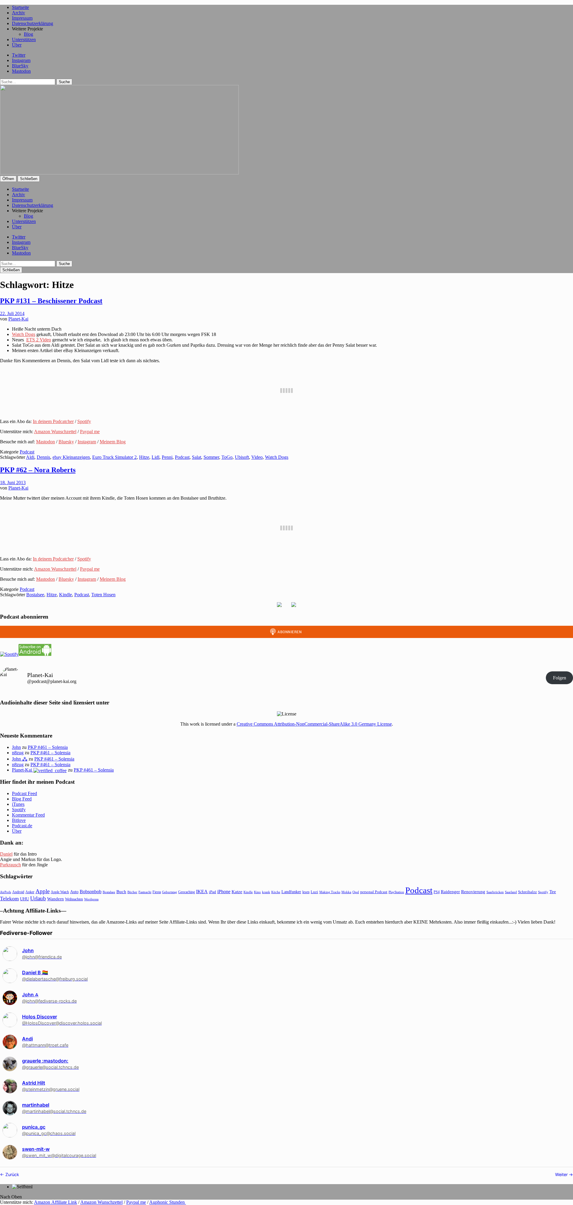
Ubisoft (242, 457)
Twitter (18, 55)
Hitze (144, 457)
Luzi (314, 892)
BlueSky (20, 65)
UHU (24, 899)
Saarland (511, 892)
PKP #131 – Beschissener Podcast (51, 301)
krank (266, 892)
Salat (196, 457)
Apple (43, 891)
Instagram (21, 60)
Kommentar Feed (28, 814)
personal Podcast (373, 892)
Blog (28, 34)
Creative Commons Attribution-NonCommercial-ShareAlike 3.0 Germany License (314, 724)
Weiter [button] (562, 1174)
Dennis (43, 457)
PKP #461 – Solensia (48, 747)
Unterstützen (24, 39)
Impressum (22, 18)
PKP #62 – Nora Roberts (38, 470)
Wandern (55, 898)
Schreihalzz (527, 892)
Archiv (18, 12)
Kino (257, 892)
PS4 (437, 892)
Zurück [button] (11, 1174)
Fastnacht (144, 892)
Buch (121, 891)
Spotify (84, 421)
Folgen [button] (559, 677)
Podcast (27, 451)
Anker (29, 892)
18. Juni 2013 (13, 482)
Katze (237, 891)
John (16, 747)
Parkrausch (10, 864)
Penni (167, 457)
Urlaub (38, 898)
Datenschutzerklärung (32, 23)
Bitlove (19, 820)
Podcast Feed (24, 793)
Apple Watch (60, 892)
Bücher (132, 892)
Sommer (211, 457)
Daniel (6, 853)
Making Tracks (329, 892)
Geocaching (186, 892)
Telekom (9, 899)
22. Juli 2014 (12, 313)
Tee (552, 891)
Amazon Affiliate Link (55, 1202)
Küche (275, 892)
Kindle (65, 594)
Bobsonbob (90, 891)
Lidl (155, 457)
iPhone (223, 891)
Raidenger (450, 891)
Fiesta (157, 892)
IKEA (202, 891)
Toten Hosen (103, 594)
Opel (355, 892)
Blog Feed (22, 798)
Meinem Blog (113, 441)
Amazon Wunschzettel (55, 431)
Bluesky (66, 441)
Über (16, 44)
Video (257, 457)
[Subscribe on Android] (35, 654)
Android (18, 892)
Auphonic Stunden (167, 1202)
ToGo (226, 457)
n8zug (18, 752)
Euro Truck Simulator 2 (114, 457)
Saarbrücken (495, 892)
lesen (305, 892)
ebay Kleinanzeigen (71, 457)
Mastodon (21, 71)
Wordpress (91, 899)
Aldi (30, 457)
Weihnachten (74, 899)
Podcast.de (22, 825)
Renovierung (473, 891)
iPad (212, 892)
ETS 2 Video (38, 339)
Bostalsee (35, 594)
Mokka (346, 892)
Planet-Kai (18, 318)
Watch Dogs (23, 334)
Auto (74, 892)
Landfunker (291, 891)
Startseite (20, 7)
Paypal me (90, 431)
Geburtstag (169, 892)
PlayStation (396, 892)
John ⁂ (19, 758)
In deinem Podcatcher (53, 421)
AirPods (5, 892)
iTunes (18, 804)
